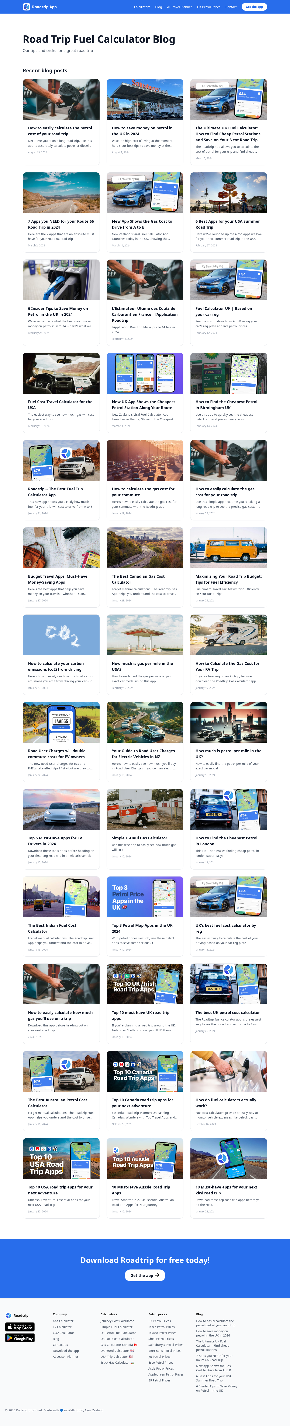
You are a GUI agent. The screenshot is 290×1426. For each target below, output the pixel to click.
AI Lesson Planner (65, 1357)
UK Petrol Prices (208, 7)
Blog (158, 7)
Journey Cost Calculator (117, 1321)
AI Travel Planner (179, 7)
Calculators (142, 7)
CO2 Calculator (63, 1333)
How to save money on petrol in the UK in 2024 (213, 1333)
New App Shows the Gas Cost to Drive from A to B (213, 1368)
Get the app (254, 7)
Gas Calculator (63, 1321)
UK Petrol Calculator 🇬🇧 (117, 1351)
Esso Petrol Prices (160, 1362)
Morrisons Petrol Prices (164, 1351)
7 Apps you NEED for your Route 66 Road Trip (214, 1358)
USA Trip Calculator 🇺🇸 (116, 1357)
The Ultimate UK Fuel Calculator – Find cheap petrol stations (212, 1345)
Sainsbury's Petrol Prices (165, 1345)
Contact (231, 7)
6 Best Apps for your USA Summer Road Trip (214, 1378)
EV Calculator (62, 1327)
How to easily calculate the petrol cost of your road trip (215, 1323)
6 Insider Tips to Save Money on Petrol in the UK (216, 1388)
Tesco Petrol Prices (161, 1327)
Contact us (60, 1345)
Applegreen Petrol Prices (166, 1374)
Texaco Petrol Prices (162, 1333)
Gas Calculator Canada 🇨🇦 (119, 1345)
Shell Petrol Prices (161, 1339)
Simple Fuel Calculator (116, 1327)
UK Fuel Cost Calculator (117, 1339)
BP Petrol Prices (159, 1380)
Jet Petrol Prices (159, 1357)
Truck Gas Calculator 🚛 (117, 1362)
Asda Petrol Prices (161, 1368)
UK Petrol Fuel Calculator (118, 1333)
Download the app (66, 1351)
